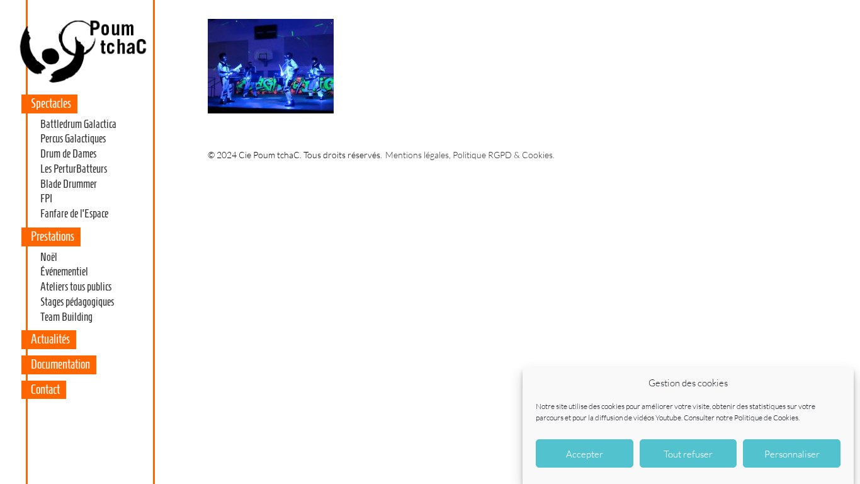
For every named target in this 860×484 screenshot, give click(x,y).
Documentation (60, 364)
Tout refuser (688, 453)
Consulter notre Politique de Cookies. (742, 417)
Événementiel (64, 271)
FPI (46, 198)
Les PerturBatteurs (73, 169)
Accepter (584, 453)
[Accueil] (82, 82)
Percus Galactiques (73, 138)
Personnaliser (792, 453)
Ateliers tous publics (75, 286)
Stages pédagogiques (77, 302)
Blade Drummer (68, 184)
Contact (45, 389)
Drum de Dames (68, 153)
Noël (48, 257)
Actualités (50, 339)
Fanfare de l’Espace (74, 213)
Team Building (66, 317)
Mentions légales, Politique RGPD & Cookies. (470, 154)
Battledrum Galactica (78, 124)
